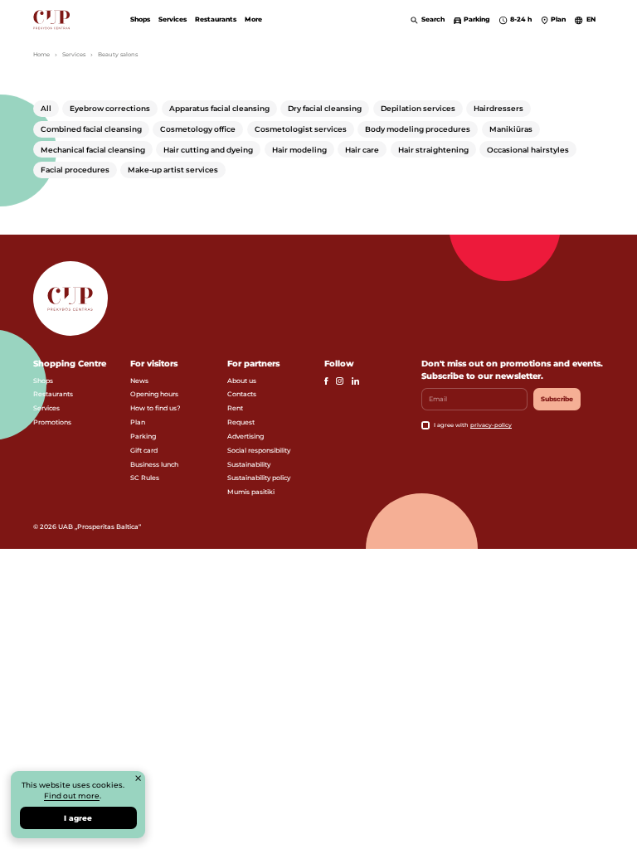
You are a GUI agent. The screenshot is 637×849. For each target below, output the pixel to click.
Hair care (362, 149)
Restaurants (215, 19)
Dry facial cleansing (325, 108)
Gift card (144, 450)
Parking (143, 436)
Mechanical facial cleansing (93, 149)
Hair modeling (299, 149)
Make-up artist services (173, 169)
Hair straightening (433, 149)
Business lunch (154, 464)
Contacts (241, 394)
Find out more (72, 795)
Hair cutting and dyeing (208, 149)
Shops (140, 19)
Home (41, 54)
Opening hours (154, 394)
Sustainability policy (258, 477)
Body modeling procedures (417, 128)
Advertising (245, 436)
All (46, 108)
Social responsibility (258, 450)
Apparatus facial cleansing (219, 108)
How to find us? (155, 408)
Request (241, 422)
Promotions (52, 422)
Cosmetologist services (301, 128)
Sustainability (248, 464)
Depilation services (418, 108)
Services (172, 19)
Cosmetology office (198, 128)
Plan (137, 422)
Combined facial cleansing (91, 128)
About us (241, 380)
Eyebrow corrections (110, 108)
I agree (78, 817)
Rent (235, 408)
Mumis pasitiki (251, 492)
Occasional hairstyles (528, 149)
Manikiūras (510, 128)
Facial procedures (75, 169)
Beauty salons (118, 54)
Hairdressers (498, 108)
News (139, 380)
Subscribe (557, 399)
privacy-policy (491, 425)
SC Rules (144, 477)
